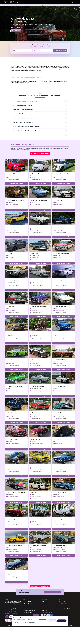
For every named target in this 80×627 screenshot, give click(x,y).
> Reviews (43, 606)
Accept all (62, 620)
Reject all (42, 620)
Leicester (57, 416)
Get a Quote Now (53, 592)
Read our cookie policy (18, 623)
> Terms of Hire (44, 610)
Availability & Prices (58, 2)
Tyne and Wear (20, 283)
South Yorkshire (16, 230)
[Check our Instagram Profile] (69, 608)
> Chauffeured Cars (45, 608)
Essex (13, 363)
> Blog (42, 603)
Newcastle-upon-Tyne (12, 283)
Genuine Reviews (60, 5)
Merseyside (14, 549)
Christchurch (34, 390)
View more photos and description (16, 183)
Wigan (9, 177)
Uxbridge (56, 363)
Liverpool (10, 549)
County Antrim (14, 576)
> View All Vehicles (27, 601)
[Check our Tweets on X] (67, 608)
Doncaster (10, 230)
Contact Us (76, 2)
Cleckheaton (34, 469)
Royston (33, 204)
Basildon (9, 363)
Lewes (33, 337)
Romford (33, 363)
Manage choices (52, 620)
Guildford (57, 257)
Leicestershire (62, 416)
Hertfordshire (37, 204)
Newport (33, 283)
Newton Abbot (58, 204)
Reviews (68, 2)
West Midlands (38, 496)
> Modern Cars (26, 606)
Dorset (38, 230)
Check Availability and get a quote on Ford (40, 153)
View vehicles (24, 30)
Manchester (13, 522)
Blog (72, 2)
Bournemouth (34, 230)
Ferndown (10, 310)
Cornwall (12, 257)
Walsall (33, 496)
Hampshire (39, 549)
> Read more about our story (11, 611)
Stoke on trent (11, 443)
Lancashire (13, 177)
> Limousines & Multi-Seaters (29, 610)
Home (46, 2)
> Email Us (62, 601)
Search (36, 615)
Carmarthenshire (62, 283)
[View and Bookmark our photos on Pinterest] (64, 608)
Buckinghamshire (41, 177)
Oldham (9, 522)
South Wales (37, 283)
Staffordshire (16, 443)
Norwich (56, 443)
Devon (62, 204)
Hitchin (56, 390)
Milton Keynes (34, 177)
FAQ (64, 2)
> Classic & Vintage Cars (28, 603)
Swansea (56, 283)
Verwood (33, 310)
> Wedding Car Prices (27, 612)
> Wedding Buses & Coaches (29, 608)
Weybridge (34, 416)
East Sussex (37, 337)
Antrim (9, 576)
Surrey (60, 257)
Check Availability (15, 30)
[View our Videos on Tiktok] (59, 608)
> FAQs (42, 601)
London (60, 363)
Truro (9, 257)
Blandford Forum (58, 549)
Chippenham (57, 310)
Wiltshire (62, 310)
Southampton (34, 549)
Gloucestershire (15, 204)
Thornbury (10, 204)
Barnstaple (34, 257)
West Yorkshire (40, 469)
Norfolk (60, 443)
